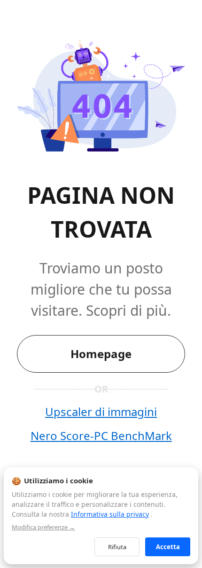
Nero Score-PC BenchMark (101, 435)
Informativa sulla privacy (110, 514)
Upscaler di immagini (101, 411)
